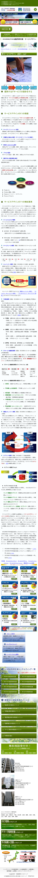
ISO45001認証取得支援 (10, 691)
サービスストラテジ (11, 561)
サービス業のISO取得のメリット (13, 729)
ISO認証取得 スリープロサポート (8, 9)
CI (19, 240)
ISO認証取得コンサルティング (8, 1)
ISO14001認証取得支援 (28, 676)
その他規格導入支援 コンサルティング (31, 35)
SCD (7, 463)
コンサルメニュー (11, 644)
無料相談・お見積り (12, 871)
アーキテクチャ (10, 145)
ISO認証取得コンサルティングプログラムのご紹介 (13, 3)
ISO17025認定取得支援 (10, 681)
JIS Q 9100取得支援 (27, 691)
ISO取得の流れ (8, 735)
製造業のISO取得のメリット (12, 705)
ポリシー (20, 871)
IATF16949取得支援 (27, 686)
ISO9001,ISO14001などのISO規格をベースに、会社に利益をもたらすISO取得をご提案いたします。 (18, 825)
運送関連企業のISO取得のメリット (14, 717)
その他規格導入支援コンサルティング (10, 4)
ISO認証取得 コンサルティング (7, 35)
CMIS (14, 272)
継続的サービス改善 (29, 563)
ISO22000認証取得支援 (28, 681)
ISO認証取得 (15, 869)
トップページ (6, 869)
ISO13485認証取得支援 (10, 686)
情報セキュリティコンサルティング (19, 35)
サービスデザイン (22, 561)
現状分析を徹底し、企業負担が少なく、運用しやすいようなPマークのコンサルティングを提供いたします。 (18, 836)
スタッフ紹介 (11, 633)
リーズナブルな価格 (12, 654)
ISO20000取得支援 (22, 49)
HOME (3, 561)
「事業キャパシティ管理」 (26, 291)
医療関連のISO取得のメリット (12, 723)
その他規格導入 (23, 869)
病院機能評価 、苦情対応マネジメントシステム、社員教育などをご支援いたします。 (18, 846)
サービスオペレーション (16, 563)
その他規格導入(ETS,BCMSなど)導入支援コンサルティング (15, 876)
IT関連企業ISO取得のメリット (12, 711)
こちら (34, 548)
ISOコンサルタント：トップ (8, 49)
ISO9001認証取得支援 (10, 676)
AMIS (19, 315)
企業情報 (31, 869)
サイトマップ (27, 871)
